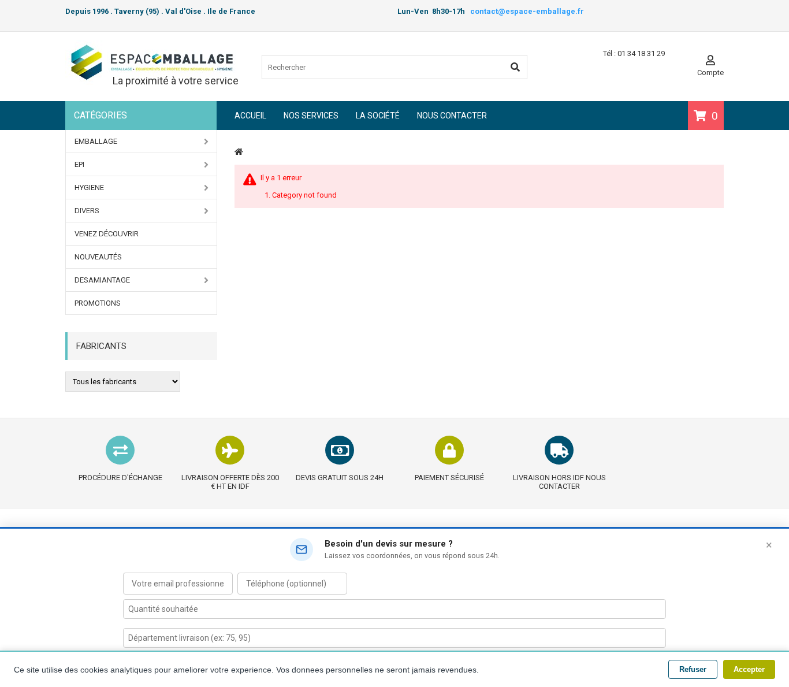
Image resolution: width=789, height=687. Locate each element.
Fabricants (101, 346)
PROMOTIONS (98, 303)
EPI (79, 164)
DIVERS (87, 210)
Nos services (311, 115)
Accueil (250, 115)
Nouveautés (98, 256)
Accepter (749, 669)
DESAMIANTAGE (102, 280)
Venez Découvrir (107, 233)
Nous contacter (452, 115)
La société (378, 115)
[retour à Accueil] (239, 151)
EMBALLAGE (96, 141)
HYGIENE (89, 187)
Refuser (692, 669)
